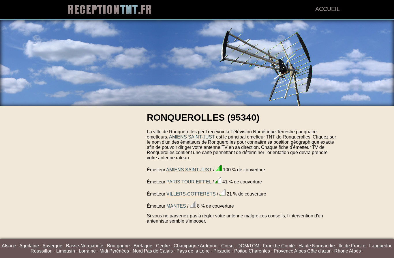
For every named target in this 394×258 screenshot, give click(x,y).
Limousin (65, 250)
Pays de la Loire (193, 250)
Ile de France (352, 245)
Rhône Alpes (347, 250)
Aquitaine (29, 245)
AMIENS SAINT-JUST (192, 136)
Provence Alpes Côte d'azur (302, 250)
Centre (163, 245)
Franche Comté (279, 245)
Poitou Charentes (252, 250)
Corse (227, 245)
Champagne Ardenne (195, 245)
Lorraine (87, 250)
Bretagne (143, 245)
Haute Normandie (317, 245)
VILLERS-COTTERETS (191, 193)
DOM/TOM (248, 245)
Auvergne (52, 245)
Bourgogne (118, 245)
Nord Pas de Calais (153, 250)
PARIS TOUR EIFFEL (188, 181)
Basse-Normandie (84, 245)
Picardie (221, 250)
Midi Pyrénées (114, 250)
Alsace (9, 245)
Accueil (327, 9)
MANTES (176, 206)
